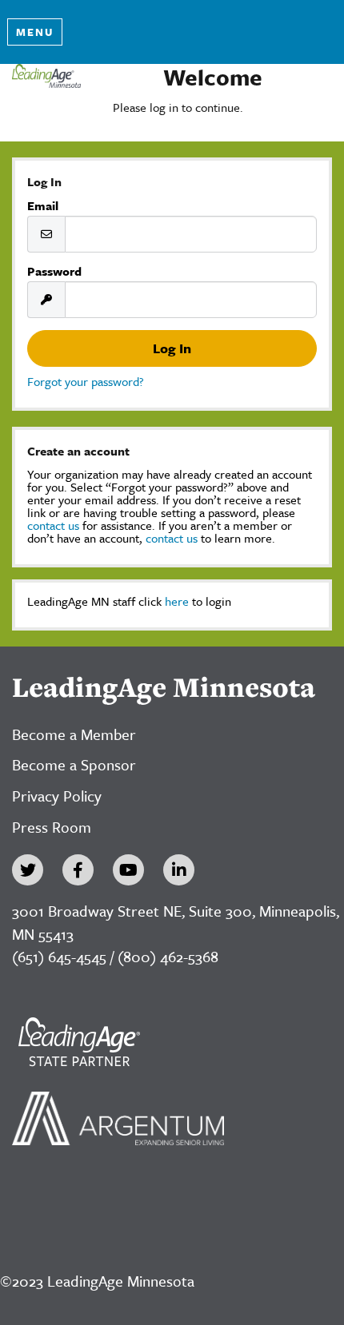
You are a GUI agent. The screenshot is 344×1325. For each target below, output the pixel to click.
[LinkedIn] (178, 869)
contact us (53, 525)
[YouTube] (128, 869)
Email (42, 205)
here (177, 601)
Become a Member (74, 734)
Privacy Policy (57, 795)
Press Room (51, 827)
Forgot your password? (85, 381)
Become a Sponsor (74, 764)
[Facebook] (78, 869)
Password (54, 271)
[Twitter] (27, 869)
